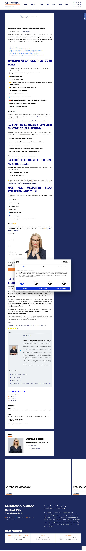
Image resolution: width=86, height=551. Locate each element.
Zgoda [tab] (24, 266)
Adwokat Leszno (65, 514)
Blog (48, 4)
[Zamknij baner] (69, 261)
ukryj (16, 47)
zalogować (15, 424)
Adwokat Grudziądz (48, 514)
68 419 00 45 (78, 4)
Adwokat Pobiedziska (75, 519)
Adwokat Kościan (66, 519)
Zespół (60, 4)
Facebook (85, 16)
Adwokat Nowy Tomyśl (61, 515)
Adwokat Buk (56, 521)
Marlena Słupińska (26, 31)
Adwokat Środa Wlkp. (72, 515)
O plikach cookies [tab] (62, 266)
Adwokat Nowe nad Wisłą (49, 515)
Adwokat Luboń (73, 514)
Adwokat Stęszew (74, 517)
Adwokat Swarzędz (57, 519)
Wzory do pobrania (48, 526)
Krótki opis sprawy (12, 252)
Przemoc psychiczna (59, 522)
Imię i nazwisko (11, 233)
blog (13, 8)
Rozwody (41, 4)
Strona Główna (8, 8)
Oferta (25, 4)
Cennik (53, 4)
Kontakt (67, 4)
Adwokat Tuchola (56, 517)
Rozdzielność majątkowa (54, 524)
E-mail (9, 246)
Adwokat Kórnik (57, 514)
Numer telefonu (11, 239)
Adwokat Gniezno (57, 512)
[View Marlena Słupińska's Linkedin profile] (21, 350)
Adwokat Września (49, 521)
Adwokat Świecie (47, 517)
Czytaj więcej (9, 494)
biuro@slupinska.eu (15, 394)
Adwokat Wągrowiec (64, 521)
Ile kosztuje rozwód (74, 524)
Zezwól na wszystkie (61, 288)
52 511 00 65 (78, 6)
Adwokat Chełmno (48, 512)
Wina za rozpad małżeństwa (38, 116)
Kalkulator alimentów (48, 522)
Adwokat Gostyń (48, 519)
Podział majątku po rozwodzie (71, 522)
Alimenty (46, 524)
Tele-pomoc (33, 4)
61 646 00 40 (78, 2)
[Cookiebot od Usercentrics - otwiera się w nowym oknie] (62, 262)
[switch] (34, 284)
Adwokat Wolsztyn (74, 521)
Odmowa (25, 288)
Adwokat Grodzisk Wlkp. (67, 512)
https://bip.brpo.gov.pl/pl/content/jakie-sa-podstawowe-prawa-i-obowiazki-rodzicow (27, 325)
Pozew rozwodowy (65, 524)
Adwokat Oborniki (65, 517)
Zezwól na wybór (43, 288)
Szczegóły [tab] (43, 266)
